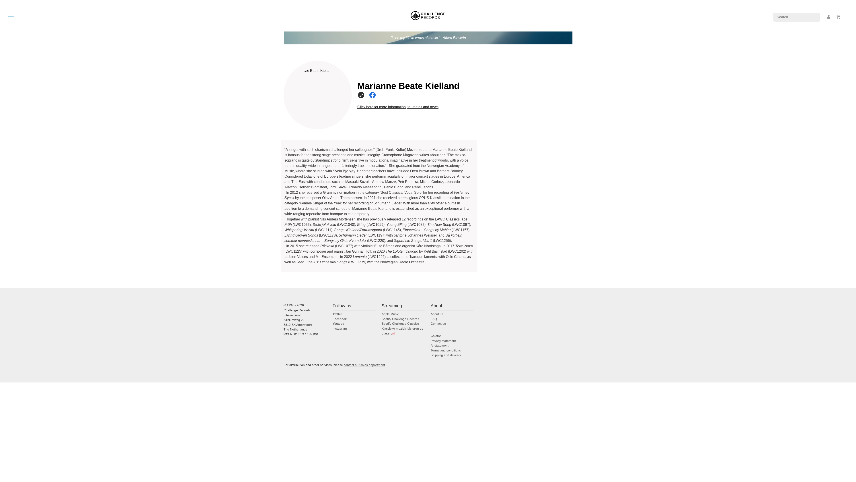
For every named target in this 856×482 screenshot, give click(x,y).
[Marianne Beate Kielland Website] (363, 95)
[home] (428, 15)
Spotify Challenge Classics (400, 323)
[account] (829, 17)
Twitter (337, 314)
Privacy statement (443, 341)
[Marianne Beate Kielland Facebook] (374, 95)
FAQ (434, 319)
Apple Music (390, 314)
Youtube (338, 323)
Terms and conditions (446, 350)
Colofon (436, 336)
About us (437, 314)
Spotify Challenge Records (400, 319)
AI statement (440, 345)
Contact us (438, 323)
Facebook (340, 319)
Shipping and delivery (446, 355)
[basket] (838, 17)
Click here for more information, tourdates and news (397, 107)
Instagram (340, 328)
